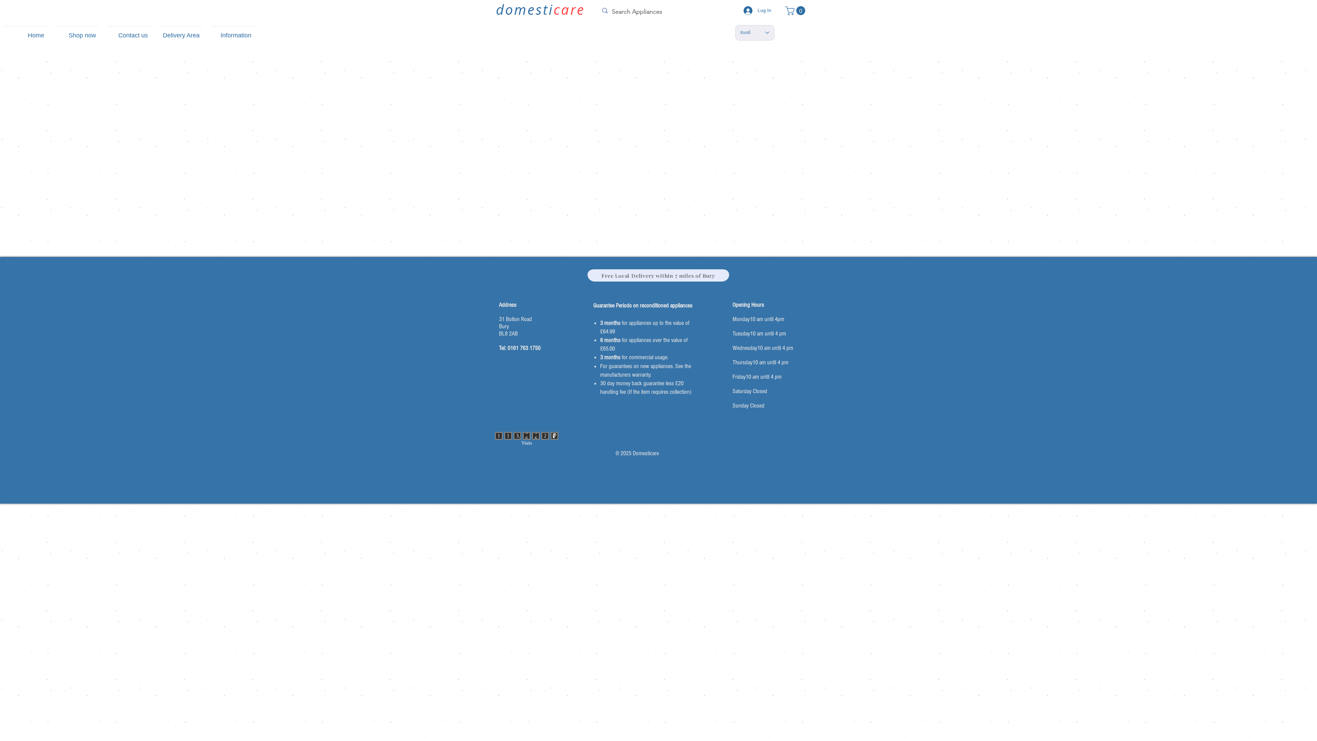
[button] (796, 10)
